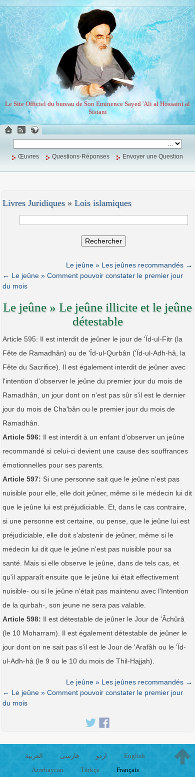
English (134, 756)
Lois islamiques (103, 203)
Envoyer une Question (152, 156)
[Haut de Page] (182, 756)
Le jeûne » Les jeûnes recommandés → (129, 265)
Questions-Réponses (81, 156)
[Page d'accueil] (8, 130)
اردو (101, 756)
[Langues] (34, 130)
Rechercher (103, 241)
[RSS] (22, 130)
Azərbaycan (48, 770)
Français (127, 770)
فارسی (69, 756)
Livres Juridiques (33, 203)
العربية (34, 756)
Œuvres (28, 156)
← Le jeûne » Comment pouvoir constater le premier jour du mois (92, 281)
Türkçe (90, 770)
